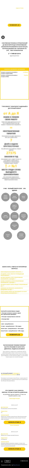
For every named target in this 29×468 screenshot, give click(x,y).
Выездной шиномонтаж (7, 2)
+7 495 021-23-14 (24, 2)
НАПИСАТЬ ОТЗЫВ (13, 422)
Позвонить (14, 25)
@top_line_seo (16, 465)
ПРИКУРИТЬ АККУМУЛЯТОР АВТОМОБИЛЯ (14, 69)
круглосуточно (12, 259)
